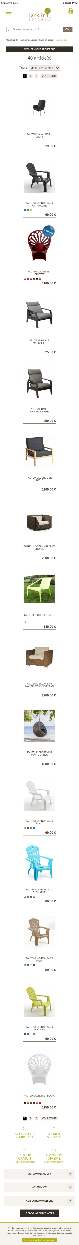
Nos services (39, 1187)
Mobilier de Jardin (29, 40)
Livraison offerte (54, 1158)
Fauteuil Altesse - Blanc (39, 1095)
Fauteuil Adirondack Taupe (39, 959)
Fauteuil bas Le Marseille (39, 341)
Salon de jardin (46, 40)
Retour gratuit (25, 1158)
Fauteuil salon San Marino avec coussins (39, 685)
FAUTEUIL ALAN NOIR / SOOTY (39, 135)
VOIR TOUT (49, 76)
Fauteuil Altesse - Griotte (39, 273)
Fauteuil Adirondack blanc (39, 822)
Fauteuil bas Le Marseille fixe (39, 410)
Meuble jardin (12, 40)
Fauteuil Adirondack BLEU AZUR (39, 891)
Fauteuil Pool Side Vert (39, 615)
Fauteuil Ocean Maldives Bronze (39, 547)
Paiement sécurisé (54, 1135)
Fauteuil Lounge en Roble (39, 479)
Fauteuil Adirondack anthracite (39, 204)
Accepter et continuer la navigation (39, 1240)
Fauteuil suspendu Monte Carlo (39, 753)
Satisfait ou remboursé (25, 1135)
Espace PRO (70, 2)
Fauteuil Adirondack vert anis (39, 1028)
